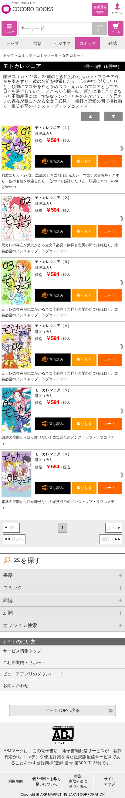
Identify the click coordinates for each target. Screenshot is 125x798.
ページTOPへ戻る (62, 710)
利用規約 (15, 781)
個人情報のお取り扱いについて (46, 781)
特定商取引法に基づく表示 (78, 781)
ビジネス (62, 43)
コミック (87, 43)
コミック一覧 (47, 55)
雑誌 (112, 43)
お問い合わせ (16, 685)
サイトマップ (109, 781)
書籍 (37, 43)
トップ (12, 43)
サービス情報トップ (22, 650)
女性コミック (73, 55)
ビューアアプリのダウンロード (32, 674)
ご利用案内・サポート (24, 662)
